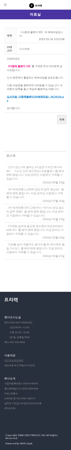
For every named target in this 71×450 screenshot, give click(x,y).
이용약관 (9, 355)
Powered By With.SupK (19, 443)
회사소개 (9, 378)
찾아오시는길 (12, 317)
